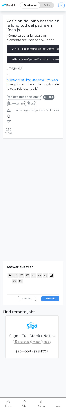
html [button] (50, 97)
